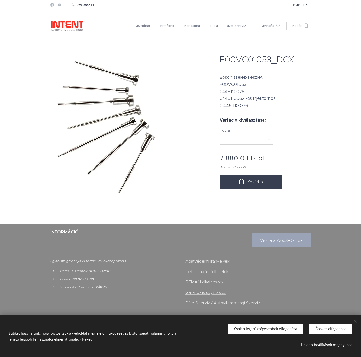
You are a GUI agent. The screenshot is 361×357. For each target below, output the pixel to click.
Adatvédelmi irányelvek (207, 261)
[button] (270, 26)
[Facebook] (52, 5)
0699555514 (85, 4)
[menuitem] (144, 26)
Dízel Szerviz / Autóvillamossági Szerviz (222, 303)
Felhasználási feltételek (207, 271)
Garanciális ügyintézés (205, 292)
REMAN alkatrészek (204, 282)
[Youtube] (59, 5)
